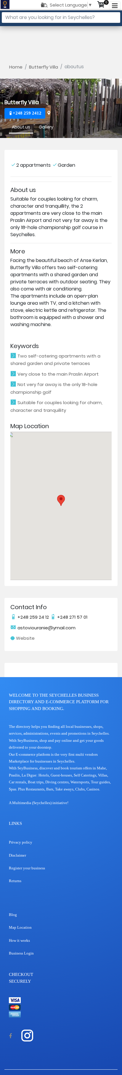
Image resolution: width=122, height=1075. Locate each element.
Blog (13, 914)
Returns (15, 881)
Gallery (46, 127)
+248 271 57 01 (71, 617)
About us (21, 127)
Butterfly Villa (43, 67)
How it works (19, 940)
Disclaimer (17, 855)
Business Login (21, 953)
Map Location (20, 927)
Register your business (27, 868)
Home (16, 67)
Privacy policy (20, 842)
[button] (61, 500)
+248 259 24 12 (33, 617)
